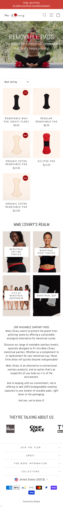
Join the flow (30, 447)
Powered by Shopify (31, 501)
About (30, 455)
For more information (30, 463)
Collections (31, 471)
